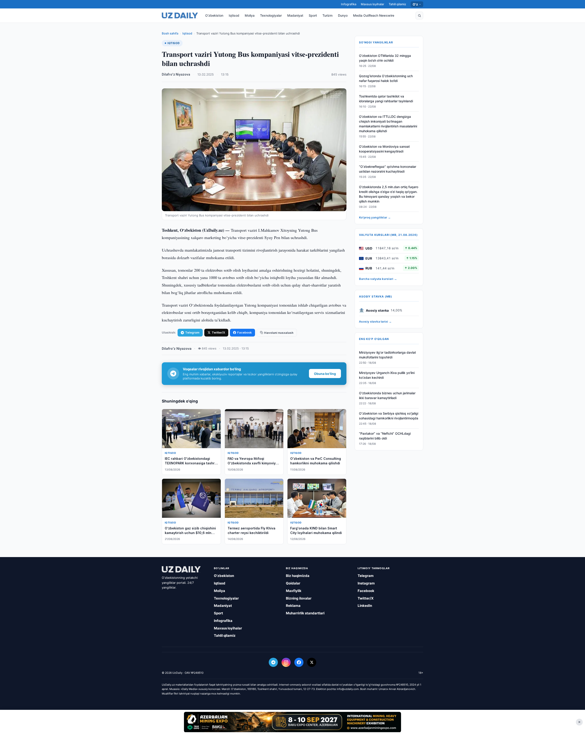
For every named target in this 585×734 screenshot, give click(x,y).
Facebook (244, 332)
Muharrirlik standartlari (305, 613)
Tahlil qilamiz (397, 4)
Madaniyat (295, 15)
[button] (419, 15)
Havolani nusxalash (278, 332)
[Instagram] (286, 662)
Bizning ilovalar (298, 598)
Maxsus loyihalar (372, 4)
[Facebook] (298, 662)
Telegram (192, 332)
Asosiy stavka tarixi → (375, 322)
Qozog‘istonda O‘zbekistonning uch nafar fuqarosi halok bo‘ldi (386, 78)
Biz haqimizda (297, 576)
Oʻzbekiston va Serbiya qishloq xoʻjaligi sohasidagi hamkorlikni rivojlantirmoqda (388, 415)
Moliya (250, 15)
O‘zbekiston (214, 15)
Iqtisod (234, 15)
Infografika (348, 4)
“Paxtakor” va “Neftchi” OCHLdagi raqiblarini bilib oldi (385, 436)
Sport (313, 15)
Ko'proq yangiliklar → (375, 217)
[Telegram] (273, 662)
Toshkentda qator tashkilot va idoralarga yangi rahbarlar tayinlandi (386, 99)
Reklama (293, 605)
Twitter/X (218, 332)
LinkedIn (365, 605)
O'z (415, 4)
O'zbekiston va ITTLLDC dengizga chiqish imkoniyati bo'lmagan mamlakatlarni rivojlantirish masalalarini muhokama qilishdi (388, 124)
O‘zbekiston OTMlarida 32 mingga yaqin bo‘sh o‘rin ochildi (385, 58)
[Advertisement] (292, 722)
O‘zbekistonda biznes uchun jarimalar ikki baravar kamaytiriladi (387, 395)
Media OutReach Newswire (373, 15)
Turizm (327, 15)
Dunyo (343, 15)
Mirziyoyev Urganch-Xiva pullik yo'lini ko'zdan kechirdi (387, 375)
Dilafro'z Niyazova (176, 74)
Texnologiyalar (271, 15)
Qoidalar (293, 583)
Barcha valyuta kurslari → (378, 279)
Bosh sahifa (170, 33)
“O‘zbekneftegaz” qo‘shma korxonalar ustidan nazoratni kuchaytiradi (387, 169)
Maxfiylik (293, 591)
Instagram (366, 583)
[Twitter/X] (311, 662)
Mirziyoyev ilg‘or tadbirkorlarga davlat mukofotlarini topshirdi (387, 355)
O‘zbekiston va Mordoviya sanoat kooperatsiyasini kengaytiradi (384, 149)
